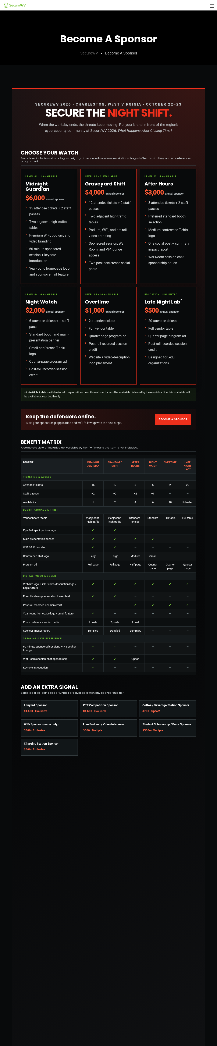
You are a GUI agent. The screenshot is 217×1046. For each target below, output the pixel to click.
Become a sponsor (173, 419)
